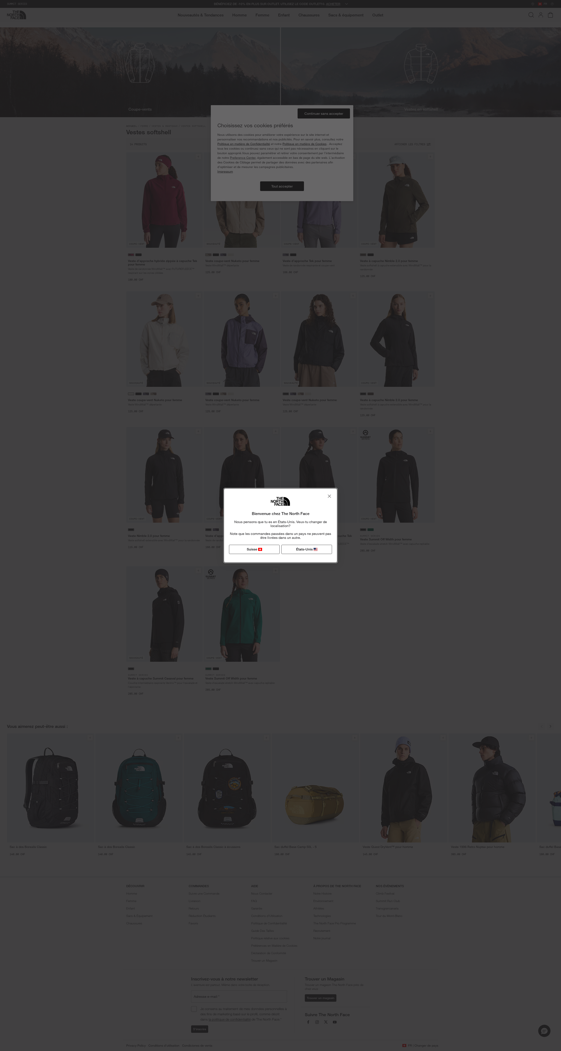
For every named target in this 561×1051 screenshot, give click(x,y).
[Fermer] (329, 496)
